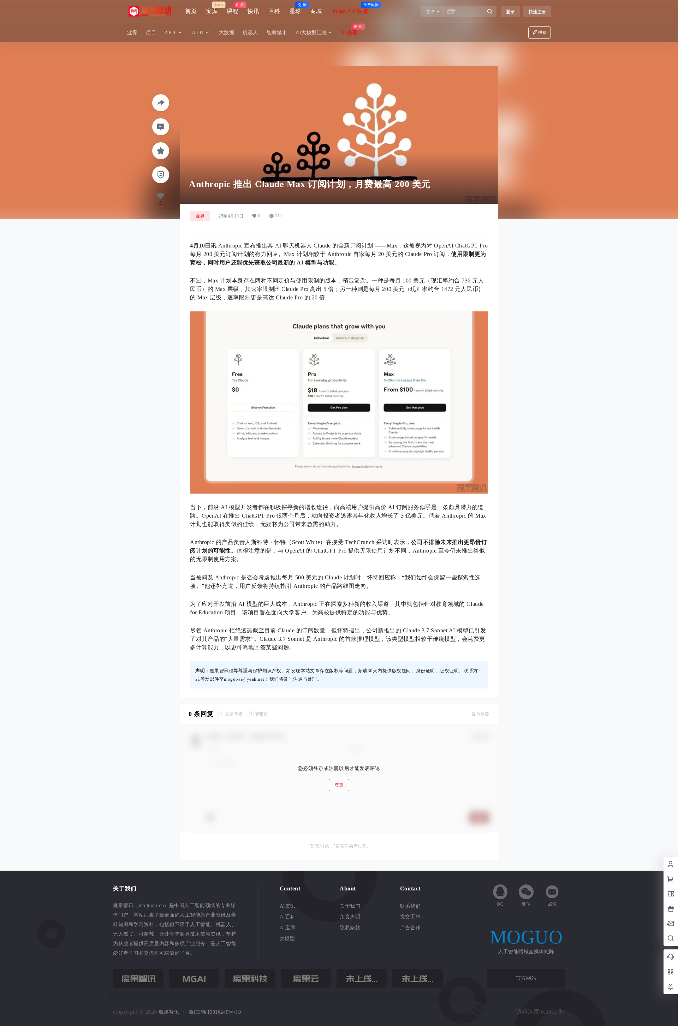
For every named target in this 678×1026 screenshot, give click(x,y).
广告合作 (410, 927)
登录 (510, 11)
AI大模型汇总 (311, 32)
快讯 (253, 11)
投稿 (542, 32)
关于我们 (350, 906)
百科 (274, 11)
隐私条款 (350, 927)
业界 (200, 216)
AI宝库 (288, 927)
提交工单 (410, 916)
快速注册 (537, 11)
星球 (295, 8)
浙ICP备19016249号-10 (215, 1012)
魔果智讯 (168, 1012)
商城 (316, 11)
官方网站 (526, 978)
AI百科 (288, 916)
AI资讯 (288, 906)
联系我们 (410, 906)
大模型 (287, 938)
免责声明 (350, 916)
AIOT (198, 32)
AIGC (171, 32)
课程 (232, 8)
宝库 (212, 8)
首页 (191, 11)
